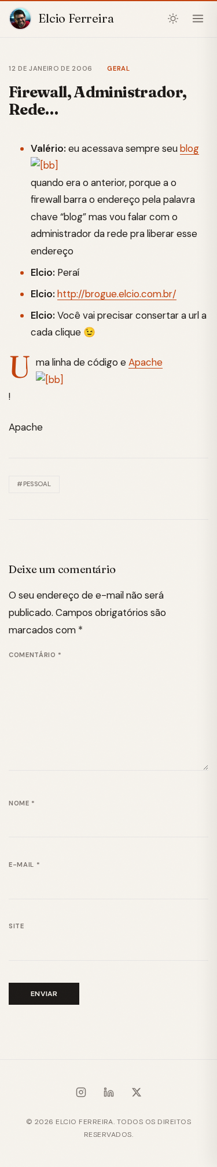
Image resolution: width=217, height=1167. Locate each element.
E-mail (24, 864)
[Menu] (197, 19)
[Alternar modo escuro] (173, 18)
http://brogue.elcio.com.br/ (116, 293)
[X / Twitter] (136, 1094)
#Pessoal (34, 484)
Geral (118, 68)
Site (16, 926)
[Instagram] (81, 1094)
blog (189, 148)
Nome (22, 803)
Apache (145, 362)
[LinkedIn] (109, 1094)
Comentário (35, 655)
